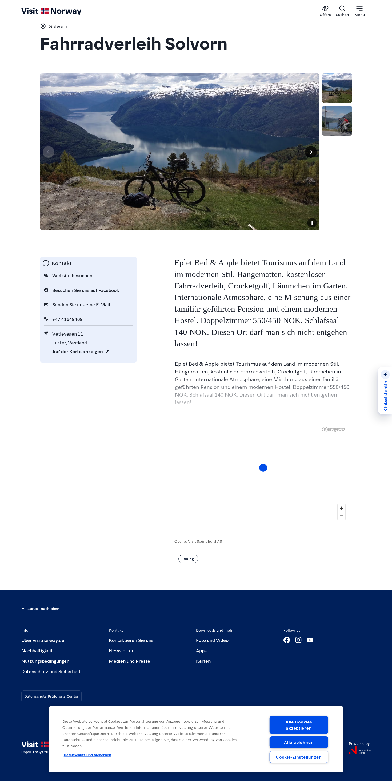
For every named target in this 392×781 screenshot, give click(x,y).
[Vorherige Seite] (48, 152)
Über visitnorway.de (42, 640)
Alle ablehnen (299, 742)
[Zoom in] (341, 508)
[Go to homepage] (60, 11)
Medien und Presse (129, 661)
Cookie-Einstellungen (299, 757)
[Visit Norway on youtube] (310, 640)
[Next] (311, 152)
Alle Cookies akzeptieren (299, 725)
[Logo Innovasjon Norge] (360, 750)
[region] (263, 473)
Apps (201, 650)
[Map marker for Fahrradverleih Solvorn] (263, 468)
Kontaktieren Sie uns (131, 640)
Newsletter (121, 650)
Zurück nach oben (43, 608)
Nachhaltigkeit (37, 650)
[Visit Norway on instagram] (298, 640)
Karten (203, 661)
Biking (188, 558)
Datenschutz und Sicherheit (51, 671)
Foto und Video (212, 640)
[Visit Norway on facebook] (286, 640)
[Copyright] (312, 222)
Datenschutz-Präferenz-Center (51, 696)
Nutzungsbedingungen (45, 661)
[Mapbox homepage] (333, 429)
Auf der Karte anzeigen (77, 351)
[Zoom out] (341, 516)
